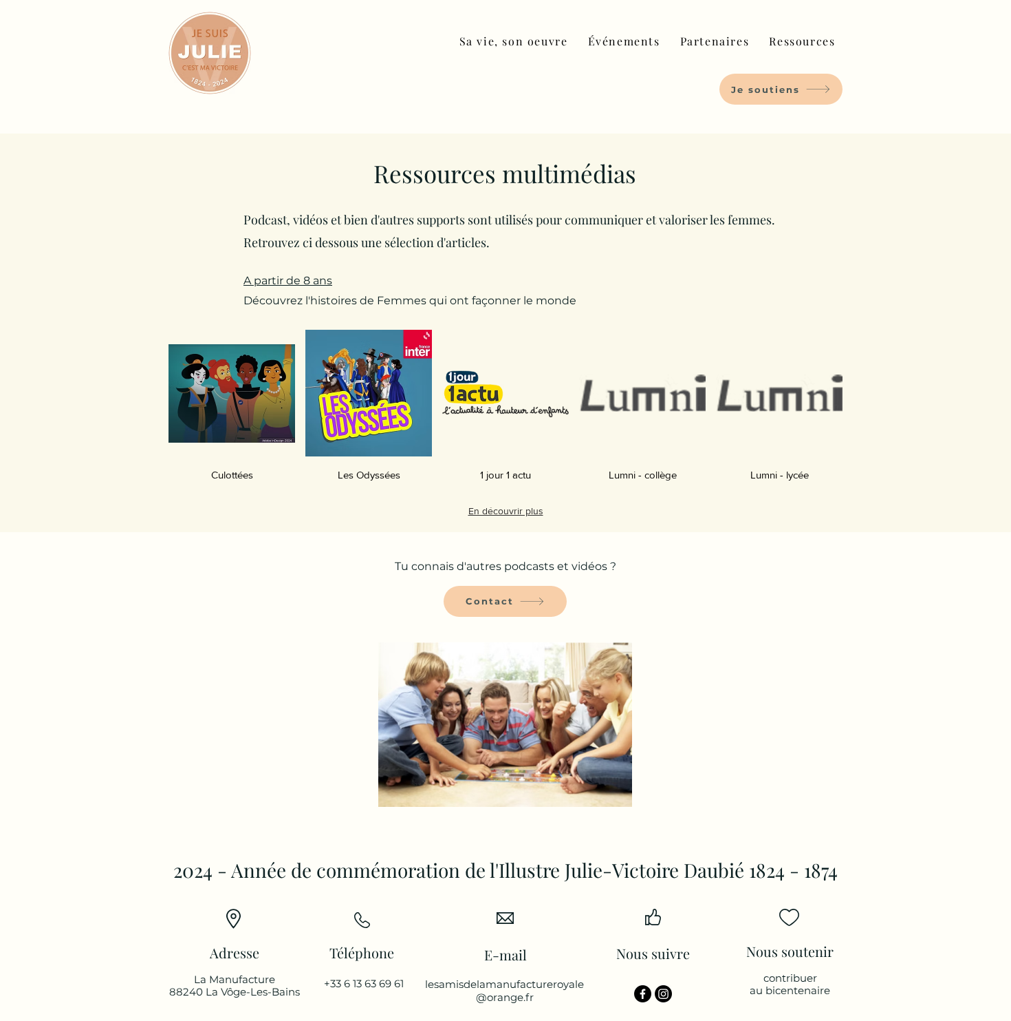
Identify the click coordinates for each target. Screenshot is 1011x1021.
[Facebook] (642, 993)
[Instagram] (663, 993)
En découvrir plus (505, 510)
